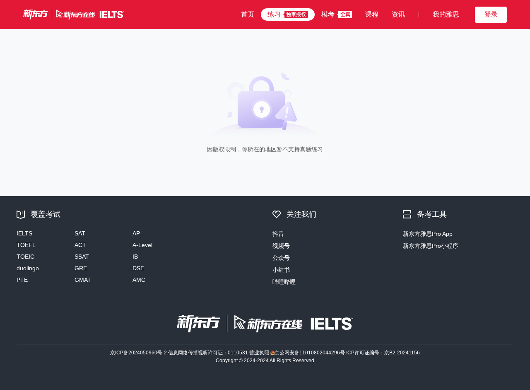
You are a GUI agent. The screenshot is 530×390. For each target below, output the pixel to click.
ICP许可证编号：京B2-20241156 (383, 353)
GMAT (83, 279)
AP (136, 233)
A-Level (142, 245)
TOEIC (25, 256)
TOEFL (26, 245)
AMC (138, 279)
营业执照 (259, 353)
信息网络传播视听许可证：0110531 (208, 353)
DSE (138, 268)
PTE (22, 279)
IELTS (24, 233)
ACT (80, 245)
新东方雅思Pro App (428, 233)
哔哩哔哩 (284, 282)
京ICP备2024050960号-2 (138, 353)
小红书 (281, 269)
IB (135, 256)
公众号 (281, 257)
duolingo (28, 268)
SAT (80, 233)
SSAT (82, 256)
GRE (81, 268)
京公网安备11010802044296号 (310, 353)
